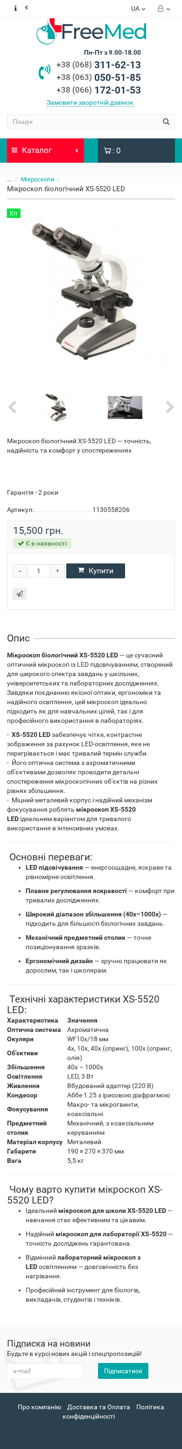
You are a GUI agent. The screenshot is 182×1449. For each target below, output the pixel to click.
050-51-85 (98, 77)
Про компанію (39, 1407)
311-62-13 (98, 65)
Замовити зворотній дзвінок (90, 102)
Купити (101, 570)
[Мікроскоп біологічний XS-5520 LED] (57, 407)
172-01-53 (98, 90)
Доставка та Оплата (98, 1407)
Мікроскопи (38, 179)
